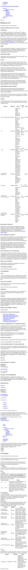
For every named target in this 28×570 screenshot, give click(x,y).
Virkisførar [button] (3, 465)
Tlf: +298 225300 (4, 395)
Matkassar (5, 8)
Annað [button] (2, 549)
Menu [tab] (4, 424)
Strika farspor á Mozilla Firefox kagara (10, 315)
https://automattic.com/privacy (9, 41)
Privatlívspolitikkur (9, 15)
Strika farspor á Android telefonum (9, 321)
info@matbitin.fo (4, 369)
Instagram (7, 420)
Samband (7, 13)
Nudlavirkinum (4, 418)
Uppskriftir (5, 16)
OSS (4, 17)
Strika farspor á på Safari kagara (9, 317)
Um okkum (8, 12)
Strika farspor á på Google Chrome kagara (11, 316)
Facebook (3, 385)
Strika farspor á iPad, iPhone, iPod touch (10, 320)
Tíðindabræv (5, 3)
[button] (1, 422)
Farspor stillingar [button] (4, 446)
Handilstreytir (5, 2)
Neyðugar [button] (3, 499)
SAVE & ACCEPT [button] (5, 568)
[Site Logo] (9, 6)
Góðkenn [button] (10, 446)
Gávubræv (8, 11)
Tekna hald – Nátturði (10, 9)
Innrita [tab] (4, 425)
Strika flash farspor (6, 319)
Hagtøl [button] (2, 471)
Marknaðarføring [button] (4, 492)
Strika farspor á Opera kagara (8, 318)
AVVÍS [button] (14, 446)
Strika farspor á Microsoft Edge (9, 314)
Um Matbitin (5, 10)
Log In (4, 4)
